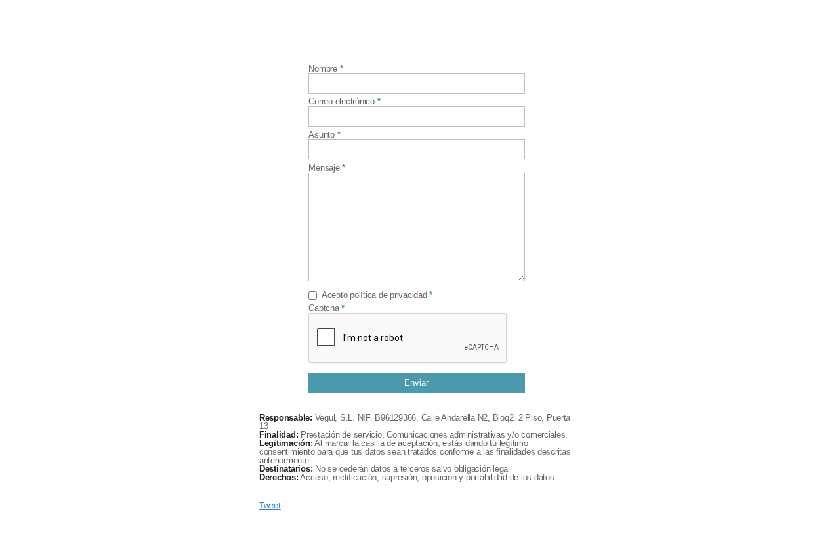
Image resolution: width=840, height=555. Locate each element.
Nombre (322, 69)
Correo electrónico (341, 102)
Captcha (323, 308)
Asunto (321, 135)
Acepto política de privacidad (374, 295)
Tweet (270, 505)
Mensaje (323, 168)
